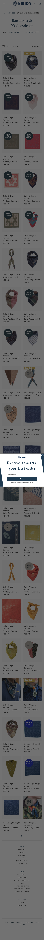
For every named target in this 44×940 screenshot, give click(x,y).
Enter (22, 479)
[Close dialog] (42, 455)
